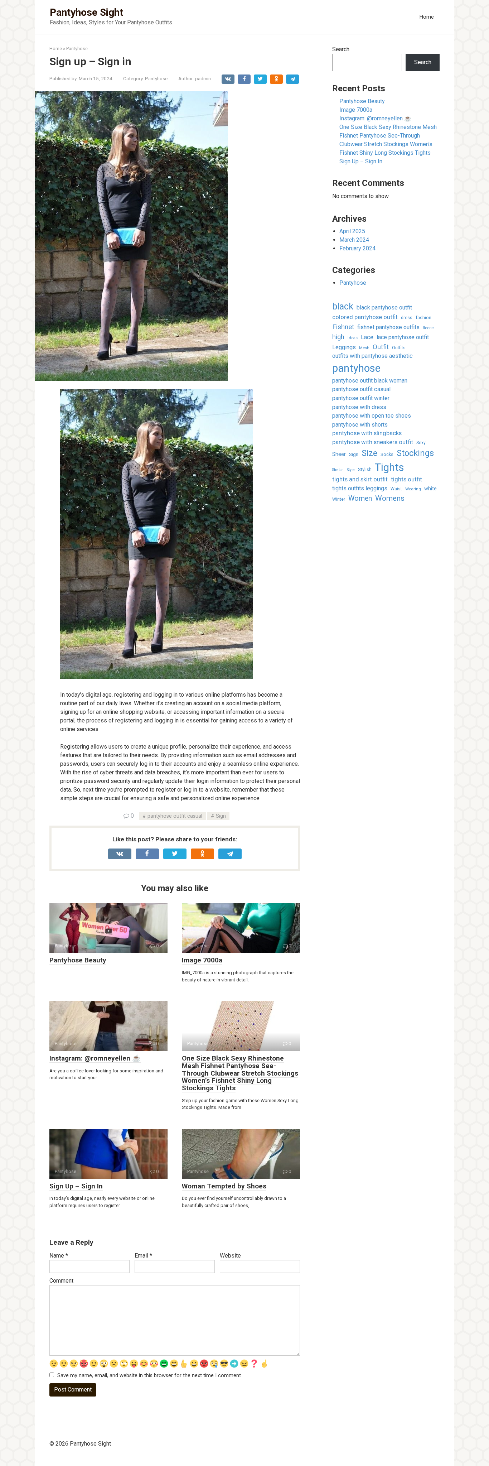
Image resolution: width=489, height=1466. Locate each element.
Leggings (344, 347)
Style (351, 469)
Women (360, 498)
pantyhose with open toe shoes (371, 415)
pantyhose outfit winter (360, 398)
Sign (221, 816)
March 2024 (354, 239)
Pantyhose (156, 78)
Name (58, 1255)
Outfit (381, 347)
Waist (396, 488)
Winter (338, 499)
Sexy (421, 442)
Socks (387, 454)
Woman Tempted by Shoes (224, 1186)
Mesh (364, 348)
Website (230, 1255)
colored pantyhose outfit (365, 317)
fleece (428, 327)
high (338, 337)
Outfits (399, 347)
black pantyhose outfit (384, 307)
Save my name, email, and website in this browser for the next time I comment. (149, 1376)
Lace (367, 337)
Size (369, 453)
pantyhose (356, 368)
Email (143, 1255)
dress (406, 317)
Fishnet (343, 327)
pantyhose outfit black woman (369, 380)
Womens (390, 498)
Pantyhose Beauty (77, 960)
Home (426, 17)
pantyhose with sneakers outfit (372, 442)
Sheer (339, 454)
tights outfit (406, 479)
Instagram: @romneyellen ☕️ (95, 1058)
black (342, 306)
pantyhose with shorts (360, 424)
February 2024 (357, 248)
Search (340, 49)
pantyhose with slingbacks (367, 433)
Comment (61, 1280)
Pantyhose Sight (86, 12)
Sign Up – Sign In (76, 1186)
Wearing (413, 488)
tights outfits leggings (359, 488)
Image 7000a (202, 960)
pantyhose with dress (359, 407)
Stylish (365, 469)
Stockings (415, 453)
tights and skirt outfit (360, 479)
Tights (389, 467)
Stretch (338, 469)
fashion (423, 317)
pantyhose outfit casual (174, 816)
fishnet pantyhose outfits (388, 327)
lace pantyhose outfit (403, 337)
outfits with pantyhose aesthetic (372, 355)
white (430, 488)
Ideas (353, 338)
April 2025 (352, 231)
